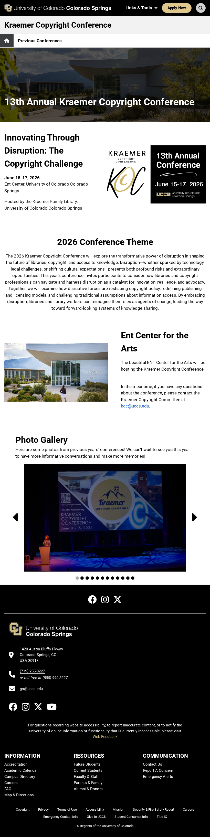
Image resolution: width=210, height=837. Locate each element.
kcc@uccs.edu (135, 406)
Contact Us (152, 764)
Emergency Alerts (158, 776)
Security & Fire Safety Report (153, 809)
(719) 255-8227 (32, 671)
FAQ (7, 789)
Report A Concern (158, 770)
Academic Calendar (21, 770)
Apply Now (176, 8)
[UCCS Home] (57, 8)
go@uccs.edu (31, 688)
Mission (118, 809)
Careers (11, 782)
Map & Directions (19, 795)
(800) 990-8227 (55, 677)
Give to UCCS (96, 817)
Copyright (22, 809)
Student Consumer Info (131, 817)
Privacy (43, 809)
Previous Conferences (40, 40)
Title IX (162, 817)
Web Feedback (105, 736)
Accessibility (95, 809)
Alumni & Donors (88, 789)
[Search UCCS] (201, 8)
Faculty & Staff (86, 776)
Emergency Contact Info (60, 817)
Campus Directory (19, 776)
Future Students (87, 764)
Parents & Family (88, 782)
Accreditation (15, 764)
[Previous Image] (14, 518)
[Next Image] (196, 518)
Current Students (88, 770)
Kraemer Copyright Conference (57, 24)
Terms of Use (67, 809)
